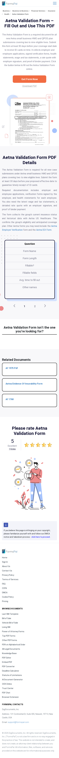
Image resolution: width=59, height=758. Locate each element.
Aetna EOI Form (43, 230)
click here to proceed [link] (40, 537)
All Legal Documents (11, 649)
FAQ (3, 584)
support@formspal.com (18, 722)
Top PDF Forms (8, 636)
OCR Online (7, 684)
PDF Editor (6, 658)
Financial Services (38, 11)
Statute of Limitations (12, 675)
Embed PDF (7, 662)
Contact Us (7, 571)
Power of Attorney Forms (13, 631)
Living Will (6, 627)
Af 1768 (10, 399)
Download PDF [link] (29, 86)
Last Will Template (10, 614)
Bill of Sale (6, 618)
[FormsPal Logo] (9, 3)
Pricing (5, 601)
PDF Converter (8, 666)
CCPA (4, 588)
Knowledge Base (9, 653)
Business (6, 11)
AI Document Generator (12, 679)
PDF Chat (6, 693)
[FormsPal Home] (9, 551)
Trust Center (7, 688)
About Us (6, 566)
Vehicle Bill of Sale (10, 623)
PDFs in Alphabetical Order (13, 645)
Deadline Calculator (10, 671)
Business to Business (20, 11)
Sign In (5, 562)
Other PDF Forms (9, 640)
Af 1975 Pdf (12, 368)
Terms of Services (10, 579)
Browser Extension (10, 697)
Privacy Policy (8, 575)
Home (4, 557)
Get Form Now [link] (29, 79)
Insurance (51, 11)
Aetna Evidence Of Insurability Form (24, 383)
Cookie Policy (8, 597)
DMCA (4, 592)
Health (6, 14)
